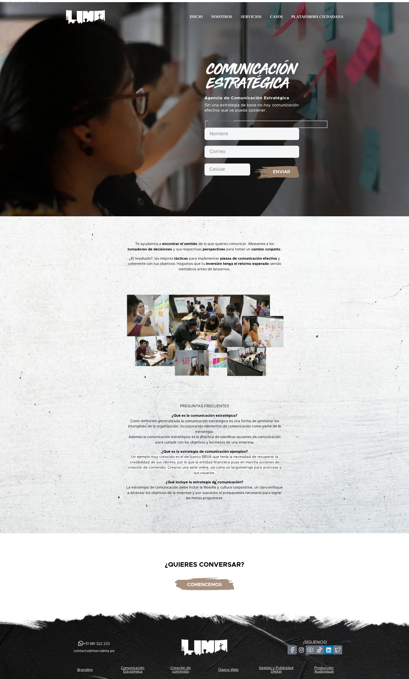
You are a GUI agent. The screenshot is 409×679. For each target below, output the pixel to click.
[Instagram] (301, 649)
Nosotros (221, 17)
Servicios (251, 17)
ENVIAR (281, 172)
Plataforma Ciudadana (317, 17)
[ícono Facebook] (292, 649)
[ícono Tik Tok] (319, 649)
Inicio (196, 17)
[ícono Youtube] (310, 649)
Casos (276, 17)
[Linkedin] (328, 649)
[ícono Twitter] (337, 649)
